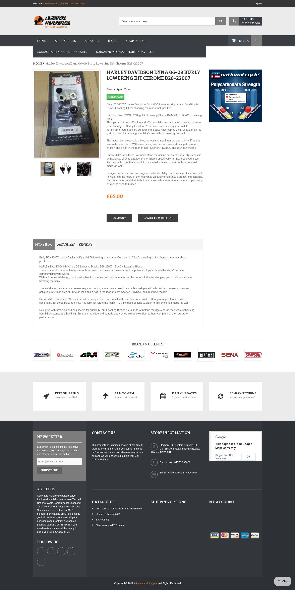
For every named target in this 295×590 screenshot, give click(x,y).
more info (44, 244)
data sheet (66, 244)
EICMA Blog (102, 519)
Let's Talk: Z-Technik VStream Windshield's (119, 508)
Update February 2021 (108, 514)
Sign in (258, 3)
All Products (65, 41)
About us (92, 41)
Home (41, 41)
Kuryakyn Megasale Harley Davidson (125, 52)
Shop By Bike (135, 41)
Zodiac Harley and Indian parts (62, 52)
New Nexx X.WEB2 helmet (110, 525)
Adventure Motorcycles (146, 583)
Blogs (112, 41)
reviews (85, 244)
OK (248, 456)
